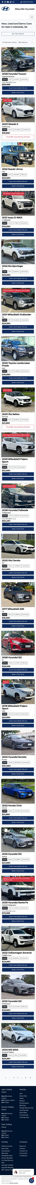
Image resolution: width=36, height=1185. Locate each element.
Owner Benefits (7, 1158)
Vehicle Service (7, 1146)
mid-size (23, 1105)
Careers (22, 1148)
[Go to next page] (30, 1078)
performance (24, 1103)
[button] (31, 17)
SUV (21, 1094)
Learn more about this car (18, 88)
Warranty (5, 1153)
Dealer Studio (13, 1183)
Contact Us (23, 1151)
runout (22, 1101)
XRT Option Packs (8, 1170)
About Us (23, 1146)
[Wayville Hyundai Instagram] (5, 2)
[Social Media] (11, 2)
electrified (23, 1096)
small (21, 1098)
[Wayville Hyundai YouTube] (8, 2)
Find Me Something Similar (18, 137)
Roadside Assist (7, 1156)
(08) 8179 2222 (28, 2)
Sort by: (14, 42)
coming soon (24, 1117)
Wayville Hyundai (24, 9)
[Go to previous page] (5, 1078)
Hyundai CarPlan (7, 1165)
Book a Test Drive (18, 92)
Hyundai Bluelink (7, 1167)
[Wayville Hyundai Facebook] (3, 2)
